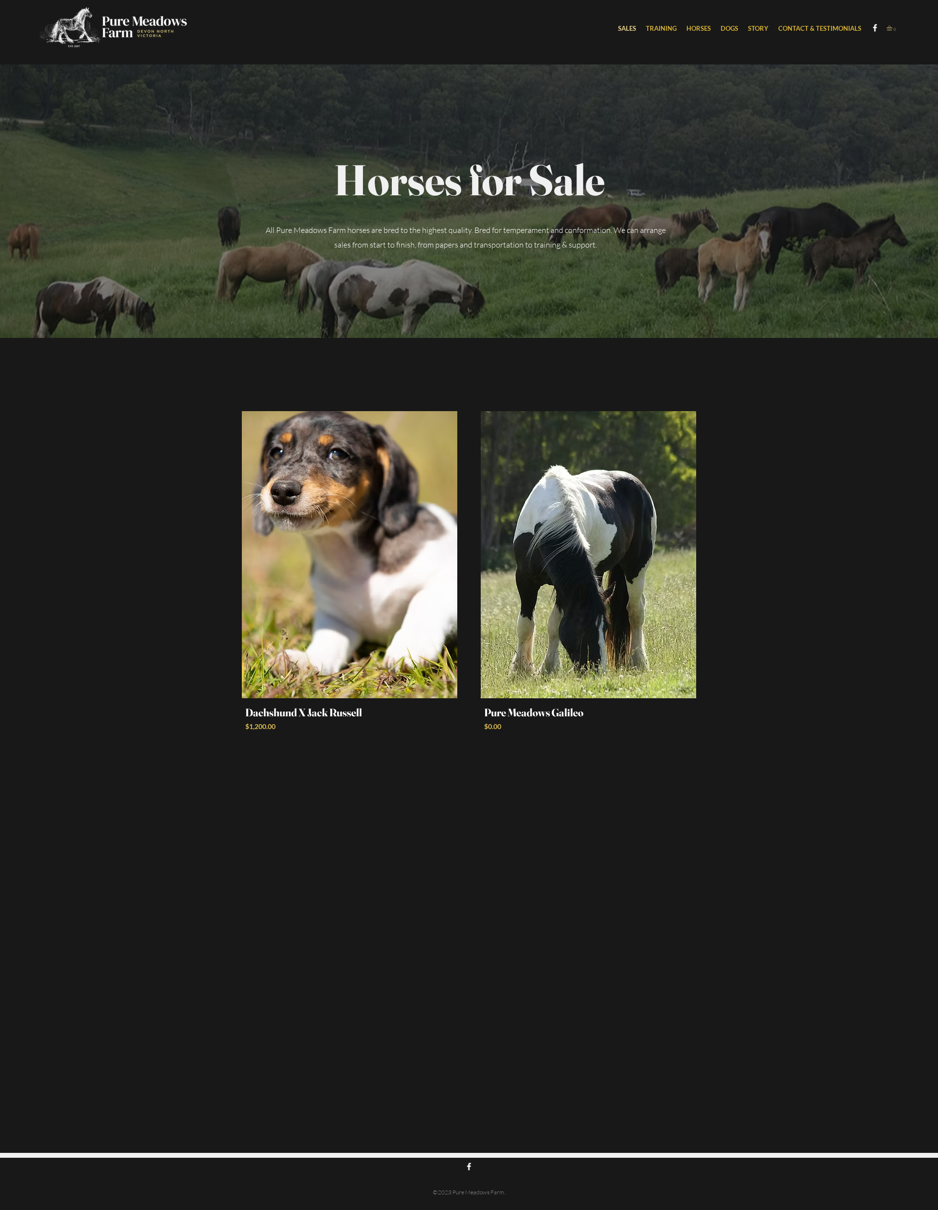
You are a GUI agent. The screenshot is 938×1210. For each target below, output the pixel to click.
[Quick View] (349, 554)
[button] (699, 28)
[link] (892, 28)
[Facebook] (875, 28)
